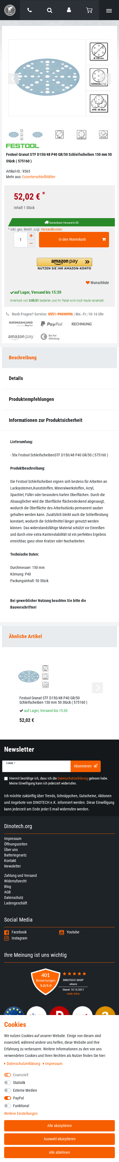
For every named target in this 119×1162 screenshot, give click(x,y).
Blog (7, 886)
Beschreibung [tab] (23, 357)
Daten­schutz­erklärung (24, 1063)
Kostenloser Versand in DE (64, 222)
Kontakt (10, 860)
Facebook (19, 932)
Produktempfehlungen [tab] (31, 399)
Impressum (13, 838)
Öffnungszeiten (15, 844)
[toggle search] (50, 10)
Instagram (19, 938)
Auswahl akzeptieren (60, 1139)
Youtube (73, 932)
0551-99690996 (60, 314)
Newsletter (12, 866)
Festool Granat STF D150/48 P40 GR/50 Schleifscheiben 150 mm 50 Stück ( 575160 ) (53, 700)
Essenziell (20, 1075)
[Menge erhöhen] (31, 236)
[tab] (59, 636)
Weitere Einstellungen (21, 1113)
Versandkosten (51, 229)
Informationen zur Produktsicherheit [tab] (45, 420)
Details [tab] (16, 378)
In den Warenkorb (72, 239)
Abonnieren (83, 766)
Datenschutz (13, 897)
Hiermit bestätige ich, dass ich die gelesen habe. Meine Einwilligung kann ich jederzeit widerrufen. (58, 780)
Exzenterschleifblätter (38, 177)
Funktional (21, 1106)
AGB (7, 892)
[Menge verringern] (31, 243)
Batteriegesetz (15, 855)
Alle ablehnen (59, 1152)
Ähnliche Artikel (25, 636)
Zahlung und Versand (20, 875)
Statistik (19, 1082)
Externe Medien (25, 1090)
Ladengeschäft (15, 903)
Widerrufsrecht (15, 881)
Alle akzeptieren (59, 1125)
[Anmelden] (69, 10)
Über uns (11, 849)
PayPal (18, 1098)
